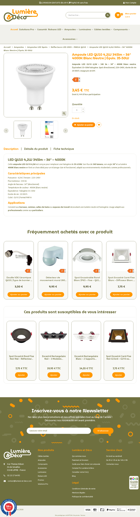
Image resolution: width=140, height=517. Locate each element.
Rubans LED (42, 476)
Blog (74, 476)
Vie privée (76, 515)
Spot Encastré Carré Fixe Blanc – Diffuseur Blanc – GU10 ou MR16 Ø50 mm (121, 279)
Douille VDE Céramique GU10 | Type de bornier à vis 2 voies (18, 279)
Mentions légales (78, 493)
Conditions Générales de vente (83, 489)
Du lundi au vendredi (114, 456)
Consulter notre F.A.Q (80, 472)
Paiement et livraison (80, 460)
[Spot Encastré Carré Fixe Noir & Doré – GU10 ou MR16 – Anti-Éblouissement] (118, 336)
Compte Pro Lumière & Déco (83, 468)
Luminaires (42, 472)
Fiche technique (64, 148)
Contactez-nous (112, 464)
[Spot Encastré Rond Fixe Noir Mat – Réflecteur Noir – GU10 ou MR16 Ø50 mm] (21, 336)
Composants (42, 464)
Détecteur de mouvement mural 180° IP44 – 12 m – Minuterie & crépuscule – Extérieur (53, 279)
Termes (83, 515)
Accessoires (42, 468)
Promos (41, 480)
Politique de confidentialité (82, 497)
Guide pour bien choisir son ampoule (86, 464)
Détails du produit (36, 148)
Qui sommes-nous (79, 456)
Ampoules (42, 460)
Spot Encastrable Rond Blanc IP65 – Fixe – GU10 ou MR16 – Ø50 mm (87, 279)
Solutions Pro (43, 484)
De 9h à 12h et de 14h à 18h (117, 460)
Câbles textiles (43, 456)
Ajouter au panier (85, 125)
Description (11, 148)
